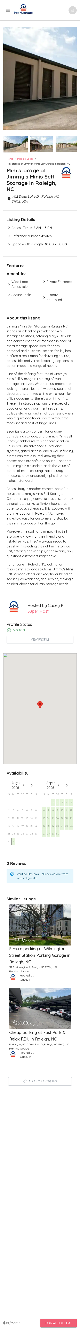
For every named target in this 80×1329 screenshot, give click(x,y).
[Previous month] (23, 785)
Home (10, 158)
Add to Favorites (43, 1081)
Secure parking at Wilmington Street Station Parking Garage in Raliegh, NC (39, 955)
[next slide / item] (74, 143)
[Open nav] (73, 10)
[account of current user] (8, 10)
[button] (15, 144)
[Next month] (32, 785)
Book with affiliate (58, 1323)
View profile (40, 639)
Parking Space (25, 158)
